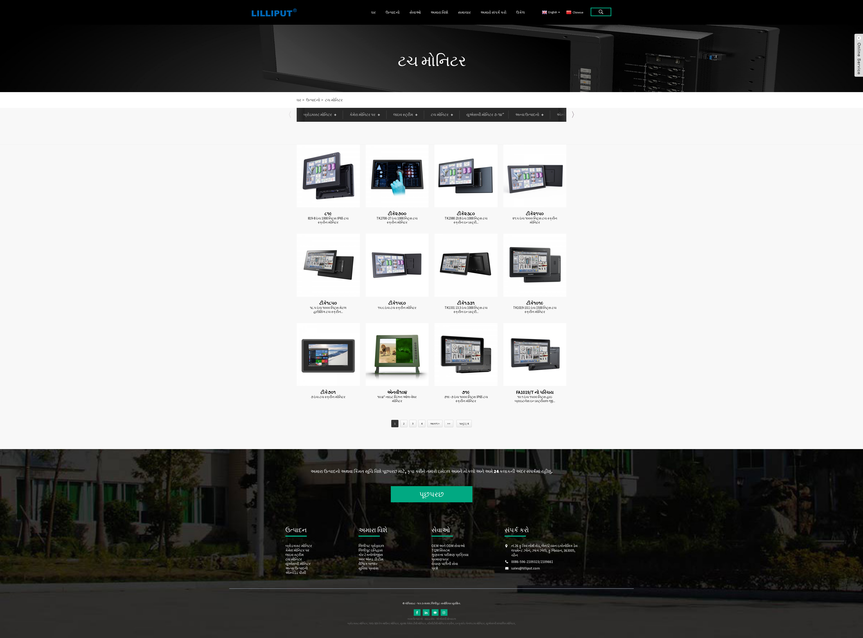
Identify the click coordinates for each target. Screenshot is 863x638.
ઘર (373, 12)
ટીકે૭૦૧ (328, 392)
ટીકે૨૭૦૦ (397, 213)
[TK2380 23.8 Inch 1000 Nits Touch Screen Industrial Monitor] (466, 176)
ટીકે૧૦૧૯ (534, 303)
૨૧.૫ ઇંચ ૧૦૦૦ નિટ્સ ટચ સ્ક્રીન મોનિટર (534, 220)
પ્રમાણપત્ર (440, 559)
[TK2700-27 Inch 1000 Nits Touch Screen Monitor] (397, 176)
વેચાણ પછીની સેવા (445, 563)
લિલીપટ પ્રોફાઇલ (371, 545)
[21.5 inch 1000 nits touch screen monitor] (535, 176)
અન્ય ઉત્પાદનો (527, 114)
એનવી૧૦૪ (397, 392)
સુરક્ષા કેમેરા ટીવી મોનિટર (413, 623)
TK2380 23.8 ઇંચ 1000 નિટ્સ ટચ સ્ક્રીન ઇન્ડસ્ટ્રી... (466, 220)
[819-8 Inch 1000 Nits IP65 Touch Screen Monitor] (328, 176)
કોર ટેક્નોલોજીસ (370, 554)
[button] (290, 114)
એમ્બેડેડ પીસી (295, 572)
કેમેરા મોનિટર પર (363, 114)
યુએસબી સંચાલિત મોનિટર (500, 623)
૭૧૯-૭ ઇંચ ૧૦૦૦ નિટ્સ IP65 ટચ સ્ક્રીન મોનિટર (466, 399)
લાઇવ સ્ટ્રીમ (403, 114)
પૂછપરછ (431, 494)
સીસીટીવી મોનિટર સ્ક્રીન (440, 623)
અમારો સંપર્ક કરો (493, 12)
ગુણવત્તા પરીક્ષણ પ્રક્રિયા (450, 554)
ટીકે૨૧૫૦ (535, 213)
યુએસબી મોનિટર (298, 563)
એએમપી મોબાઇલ (446, 618)
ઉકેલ (520, 12)
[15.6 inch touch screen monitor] (397, 265)
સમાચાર (464, 12)
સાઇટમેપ (429, 618)
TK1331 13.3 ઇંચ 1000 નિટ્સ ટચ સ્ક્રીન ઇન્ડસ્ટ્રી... (466, 310)
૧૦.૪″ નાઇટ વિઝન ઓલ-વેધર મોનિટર (397, 399)
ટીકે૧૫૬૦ (397, 303)
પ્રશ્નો (435, 568)
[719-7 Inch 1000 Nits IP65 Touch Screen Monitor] (466, 354)
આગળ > (435, 423)
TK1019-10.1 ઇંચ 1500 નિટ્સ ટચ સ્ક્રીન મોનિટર (534, 310)
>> (448, 423)
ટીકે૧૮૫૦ (328, 303)
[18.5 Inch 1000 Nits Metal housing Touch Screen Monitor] (328, 265)
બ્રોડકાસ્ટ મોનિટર (317, 114)
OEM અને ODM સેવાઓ (448, 545)
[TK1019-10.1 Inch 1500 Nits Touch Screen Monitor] (535, 265)
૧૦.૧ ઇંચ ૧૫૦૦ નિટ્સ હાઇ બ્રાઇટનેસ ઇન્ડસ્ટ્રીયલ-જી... (535, 399)
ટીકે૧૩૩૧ (466, 303)
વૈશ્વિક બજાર (368, 563)
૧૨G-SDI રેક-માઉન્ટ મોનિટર (384, 623)
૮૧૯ (328, 213)
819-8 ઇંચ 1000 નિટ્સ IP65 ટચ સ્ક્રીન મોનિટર (328, 220)
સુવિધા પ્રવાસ (368, 568)
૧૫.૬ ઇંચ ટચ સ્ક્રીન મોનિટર (397, 308)
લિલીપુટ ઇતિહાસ (370, 550)
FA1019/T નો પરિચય (535, 392)
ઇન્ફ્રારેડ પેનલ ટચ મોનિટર (470, 623)
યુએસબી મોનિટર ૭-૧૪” (485, 114)
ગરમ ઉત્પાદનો (415, 618)
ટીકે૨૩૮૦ (466, 213)
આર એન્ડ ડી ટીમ (370, 559)
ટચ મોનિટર (432, 60)
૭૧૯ (466, 392)
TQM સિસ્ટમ (441, 550)
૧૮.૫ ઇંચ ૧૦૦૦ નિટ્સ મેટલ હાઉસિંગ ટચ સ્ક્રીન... (328, 310)
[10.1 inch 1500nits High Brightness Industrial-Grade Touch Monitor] (535, 354)
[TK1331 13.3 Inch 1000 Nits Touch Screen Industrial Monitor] (466, 265)
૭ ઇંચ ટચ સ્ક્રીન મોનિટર (328, 397)
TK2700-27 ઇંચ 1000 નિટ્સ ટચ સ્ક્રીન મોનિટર (397, 220)
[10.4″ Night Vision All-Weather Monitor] (397, 354)
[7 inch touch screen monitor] (328, 354)
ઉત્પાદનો (393, 12)
